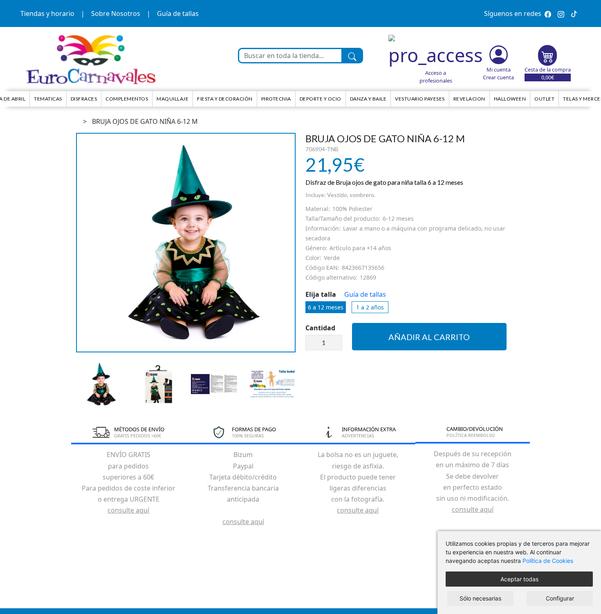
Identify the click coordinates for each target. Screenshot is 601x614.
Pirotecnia (276, 99)
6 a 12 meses (325, 307)
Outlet (544, 99)
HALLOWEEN (510, 99)
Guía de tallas (178, 13)
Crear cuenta (498, 77)
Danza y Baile (368, 99)
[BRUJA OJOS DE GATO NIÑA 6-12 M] (186, 243)
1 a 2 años (370, 307)
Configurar (560, 598)
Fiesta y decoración (225, 99)
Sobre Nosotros (115, 13)
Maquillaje (172, 99)
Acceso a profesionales (435, 76)
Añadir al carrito (429, 337)
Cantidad (320, 327)
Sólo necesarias (480, 598)
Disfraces (84, 99)
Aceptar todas (519, 579)
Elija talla (320, 294)
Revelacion (469, 99)
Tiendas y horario (47, 13)
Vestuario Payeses (420, 99)
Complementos (126, 99)
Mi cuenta (499, 69)
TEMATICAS (48, 99)
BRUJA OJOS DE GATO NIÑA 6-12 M (145, 121)
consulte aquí (128, 510)
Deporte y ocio (320, 99)
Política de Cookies (548, 560)
